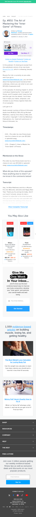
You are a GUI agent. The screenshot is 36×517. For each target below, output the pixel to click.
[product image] (10, 232)
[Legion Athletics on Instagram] (18, 495)
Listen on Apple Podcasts (14, 59)
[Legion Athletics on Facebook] (13, 495)
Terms (20, 513)
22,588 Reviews (27, 246)
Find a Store (7, 454)
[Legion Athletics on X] (9, 495)
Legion (31, 34)
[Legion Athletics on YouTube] (27, 495)
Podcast (13, 16)
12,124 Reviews (10, 250)
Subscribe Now (27, 1)
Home (4, 16)
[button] (1, 1)
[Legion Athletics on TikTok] (22, 495)
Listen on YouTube (21, 61)
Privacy (16, 513)
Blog (8, 16)
